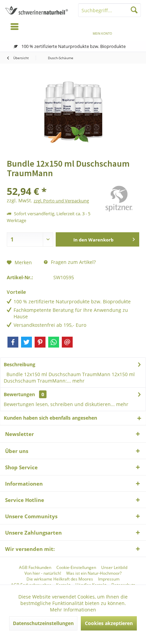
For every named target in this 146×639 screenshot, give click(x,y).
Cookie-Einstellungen (76, 567)
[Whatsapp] (53, 342)
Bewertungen (19, 394)
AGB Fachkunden (35, 567)
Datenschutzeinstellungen (43, 623)
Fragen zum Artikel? (73, 262)
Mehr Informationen (73, 609)
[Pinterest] (40, 342)
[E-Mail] (67, 342)
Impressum (109, 579)
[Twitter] (26, 342)
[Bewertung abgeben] (52, 182)
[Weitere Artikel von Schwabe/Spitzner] (118, 200)
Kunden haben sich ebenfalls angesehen (50, 418)
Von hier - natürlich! (42, 573)
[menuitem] (131, 29)
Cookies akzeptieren (109, 623)
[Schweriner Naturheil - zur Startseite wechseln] (36, 10)
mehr (78, 380)
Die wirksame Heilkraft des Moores (59, 579)
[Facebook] (12, 342)
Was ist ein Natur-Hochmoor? (94, 573)
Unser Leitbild (114, 567)
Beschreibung (19, 364)
